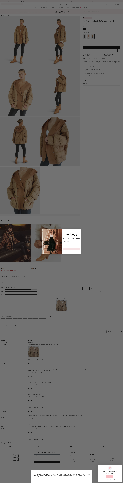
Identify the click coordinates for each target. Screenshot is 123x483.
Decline (80, 479)
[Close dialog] (79, 230)
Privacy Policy (38, 476)
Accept (60, 479)
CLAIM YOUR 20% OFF (71, 248)
